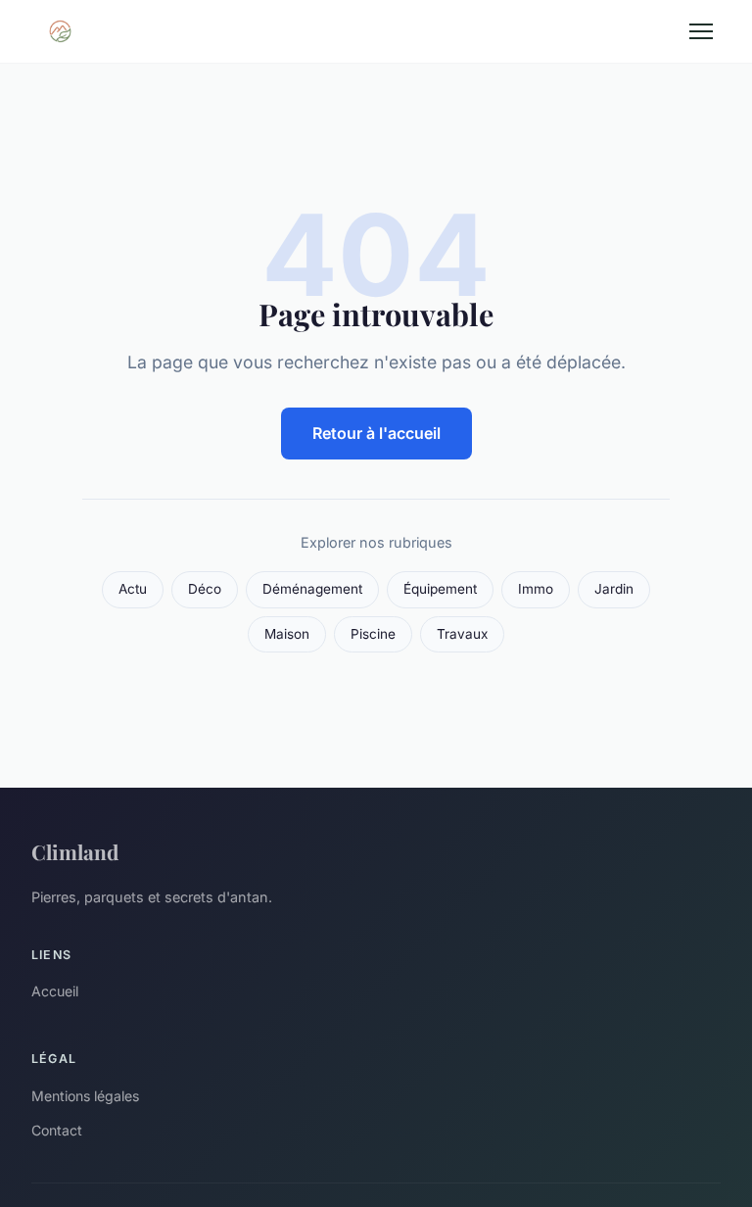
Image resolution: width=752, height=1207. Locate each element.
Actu (132, 589)
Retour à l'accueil (376, 433)
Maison (286, 634)
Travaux (462, 634)
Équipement (440, 589)
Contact (56, 1130)
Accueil (54, 991)
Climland (74, 851)
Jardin (614, 589)
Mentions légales (85, 1095)
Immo (535, 589)
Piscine (373, 634)
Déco (204, 589)
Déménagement (312, 589)
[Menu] (701, 31)
